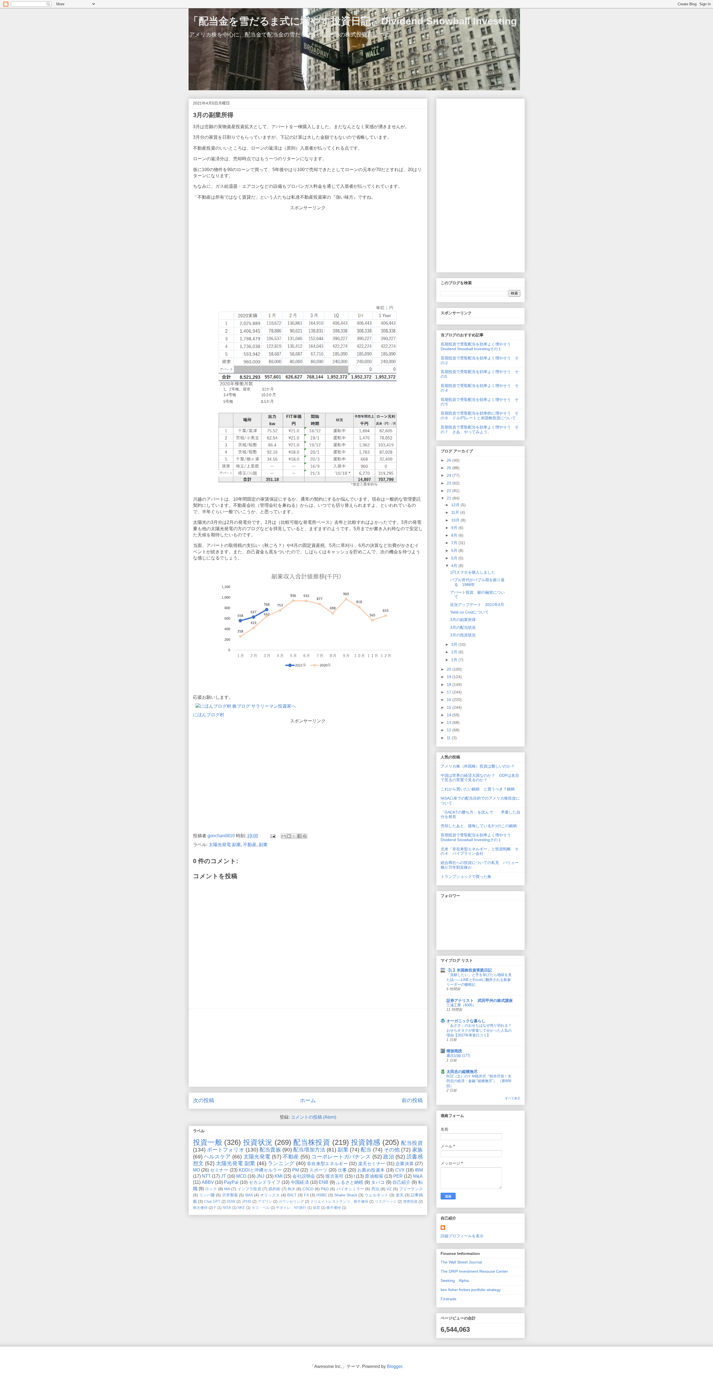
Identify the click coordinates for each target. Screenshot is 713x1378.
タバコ (378, 1182)
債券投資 (410, 1201)
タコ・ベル (260, 1208)
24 (449, 475)
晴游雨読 (454, 1051)
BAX (249, 1195)
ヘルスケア (217, 1157)
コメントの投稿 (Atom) (313, 1117)
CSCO (308, 1189)
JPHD (246, 1201)
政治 (388, 1157)
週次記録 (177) (458, 1055)
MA (227, 1189)
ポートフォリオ (225, 1150)
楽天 (400, 1195)
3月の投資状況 (463, 635)
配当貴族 (270, 1150)
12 (449, 730)
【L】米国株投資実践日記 (469, 970)
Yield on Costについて (469, 612)
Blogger (394, 1366)
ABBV (208, 1182)
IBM (419, 1170)
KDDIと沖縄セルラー (260, 1170)
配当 (366, 1150)
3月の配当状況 (463, 627)
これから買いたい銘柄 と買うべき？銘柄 (478, 789)
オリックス (270, 1195)
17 (449, 692)
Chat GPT (212, 1201)
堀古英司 (334, 1176)
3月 (454, 644)
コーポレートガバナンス (341, 1157)
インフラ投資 (249, 1189)
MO (196, 1170)
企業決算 (404, 1163)
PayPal (231, 1182)
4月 (454, 565)
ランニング (281, 1163)
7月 (454, 543)
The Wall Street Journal (461, 1262)
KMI (278, 1176)
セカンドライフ (264, 1182)
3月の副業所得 (463, 619)
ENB (323, 1182)
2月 (454, 652)
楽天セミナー (371, 1163)
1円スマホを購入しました (472, 572)
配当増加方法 (309, 1150)
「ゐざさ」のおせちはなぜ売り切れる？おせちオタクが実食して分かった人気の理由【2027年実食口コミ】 (479, 1030)
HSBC (321, 1195)
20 (449, 669)
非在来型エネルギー (327, 1163)
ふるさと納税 (349, 1182)
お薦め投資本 (371, 1170)
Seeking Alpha (455, 1280)
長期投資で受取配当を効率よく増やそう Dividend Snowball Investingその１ (478, 346)
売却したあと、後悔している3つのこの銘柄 (481, 826)
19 (449, 677)
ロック (211, 1189)
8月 (454, 535)
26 (449, 460)
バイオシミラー (350, 1189)
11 (449, 738)
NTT (206, 1176)
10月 (456, 520)
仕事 (342, 1170)
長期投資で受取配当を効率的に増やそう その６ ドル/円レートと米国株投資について (480, 415)
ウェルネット (376, 1195)
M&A (418, 1176)
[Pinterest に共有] (304, 836)
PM (295, 1170)
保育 (316, 1208)
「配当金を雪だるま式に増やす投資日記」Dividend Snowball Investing (353, 21)
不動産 (250, 844)
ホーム (308, 1100)
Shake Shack (345, 1195)
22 (449, 490)
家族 (417, 1150)
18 (449, 684)
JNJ (260, 1176)
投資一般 (208, 1142)
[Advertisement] (308, 256)
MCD (241, 1176)
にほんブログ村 (208, 714)
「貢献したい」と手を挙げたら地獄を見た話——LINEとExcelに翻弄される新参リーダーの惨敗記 (479, 980)
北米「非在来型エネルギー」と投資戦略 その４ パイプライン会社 (480, 851)
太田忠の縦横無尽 (462, 1071)
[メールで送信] (283, 836)
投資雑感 (365, 1142)
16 (449, 699)
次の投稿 (203, 1100)
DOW (231, 1201)
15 (449, 707)
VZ (389, 1189)
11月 (455, 512)
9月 (454, 527)
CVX (400, 1170)
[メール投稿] (272, 835)
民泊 (375, 1189)
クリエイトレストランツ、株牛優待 (339, 1201)
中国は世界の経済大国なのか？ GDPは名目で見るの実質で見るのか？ (480, 777)
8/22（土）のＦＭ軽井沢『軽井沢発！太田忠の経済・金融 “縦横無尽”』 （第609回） (478, 1081)
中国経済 (300, 1182)
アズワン (265, 1201)
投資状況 (258, 1142)
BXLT (292, 1195)
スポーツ (318, 1170)
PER (398, 1176)
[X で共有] (294, 836)
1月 (454, 660)
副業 (263, 844)
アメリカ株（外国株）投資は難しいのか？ (478, 766)
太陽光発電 (256, 1157)
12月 (456, 505)
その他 (392, 1150)
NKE (241, 1208)
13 (449, 722)
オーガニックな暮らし (465, 1021)
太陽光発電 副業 (225, 844)
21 (449, 498)
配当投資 (412, 1143)
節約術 (274, 1189)
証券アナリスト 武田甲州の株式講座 (479, 1000)
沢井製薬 (230, 1195)
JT (223, 1176)
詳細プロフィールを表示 (462, 1236)
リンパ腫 (207, 1195)
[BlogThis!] (289, 836)
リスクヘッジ (386, 1201)
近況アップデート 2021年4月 (477, 604)
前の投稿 (412, 1100)
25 (449, 468)
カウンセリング (291, 1201)
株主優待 (200, 1208)
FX (306, 1195)
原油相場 (374, 1176)
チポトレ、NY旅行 (291, 1208)
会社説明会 (303, 1176)
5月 (454, 558)
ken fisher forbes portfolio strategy (471, 1289)
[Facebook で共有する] (299, 836)
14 (449, 715)
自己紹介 (401, 1182)
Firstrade (448, 1299)
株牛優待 (333, 1208)
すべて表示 (512, 1098)
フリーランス (411, 1189)
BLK (291, 1189)
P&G (325, 1189)
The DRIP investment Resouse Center (474, 1271)
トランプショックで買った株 (466, 876)
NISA (227, 1208)
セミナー (219, 1170)
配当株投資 (311, 1142)
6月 (454, 550)
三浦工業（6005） (461, 1005)
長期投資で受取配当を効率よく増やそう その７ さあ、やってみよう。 (480, 429)
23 (449, 483)
